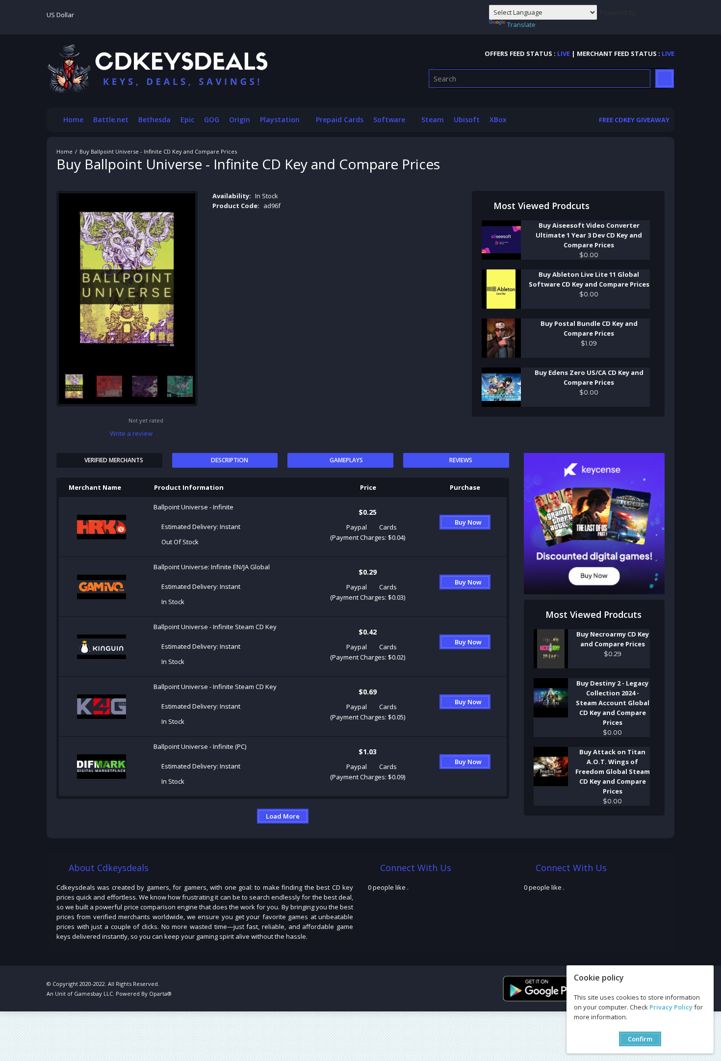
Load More (283, 816)
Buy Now (468, 522)
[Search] (664, 78)
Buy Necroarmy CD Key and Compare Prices (612, 639)
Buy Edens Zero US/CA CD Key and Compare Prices (589, 377)
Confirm (640, 1038)
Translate (521, 24)
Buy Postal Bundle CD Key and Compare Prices (589, 328)
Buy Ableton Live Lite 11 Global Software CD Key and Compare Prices (589, 279)
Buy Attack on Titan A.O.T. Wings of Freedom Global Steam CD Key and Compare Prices (612, 771)
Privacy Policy (671, 1007)
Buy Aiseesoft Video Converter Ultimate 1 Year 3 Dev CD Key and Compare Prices (589, 235)
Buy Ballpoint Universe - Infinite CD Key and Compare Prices (158, 151)
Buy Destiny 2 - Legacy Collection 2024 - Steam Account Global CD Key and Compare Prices (612, 703)
